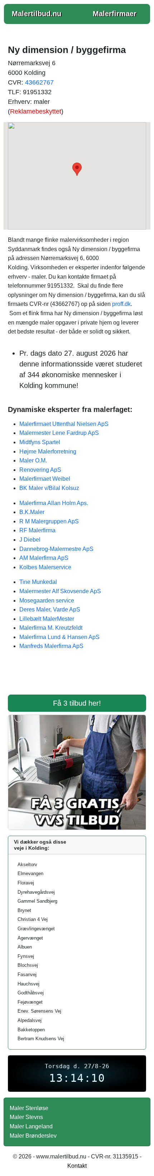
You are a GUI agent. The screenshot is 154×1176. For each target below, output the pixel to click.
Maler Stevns (26, 1117)
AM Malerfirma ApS (43, 558)
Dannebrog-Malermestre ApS (56, 549)
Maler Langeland (31, 1126)
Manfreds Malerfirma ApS (51, 646)
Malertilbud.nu (36, 14)
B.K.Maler (31, 512)
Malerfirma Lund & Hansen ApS (59, 637)
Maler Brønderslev (33, 1136)
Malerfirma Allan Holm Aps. (53, 503)
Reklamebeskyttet (35, 111)
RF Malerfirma (37, 530)
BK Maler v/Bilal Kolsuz (49, 488)
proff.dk (121, 304)
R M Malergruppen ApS (49, 521)
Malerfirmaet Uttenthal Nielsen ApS (64, 424)
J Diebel (29, 540)
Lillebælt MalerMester (46, 619)
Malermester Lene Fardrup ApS (59, 433)
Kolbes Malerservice (45, 567)
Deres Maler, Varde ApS (49, 609)
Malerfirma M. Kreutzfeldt (50, 628)
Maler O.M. (33, 460)
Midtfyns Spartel (39, 442)
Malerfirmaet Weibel (44, 479)
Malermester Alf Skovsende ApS (60, 591)
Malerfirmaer (114, 14)
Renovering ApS (40, 470)
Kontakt (77, 1166)
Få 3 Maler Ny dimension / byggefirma (77, 677)
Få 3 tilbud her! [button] (77, 703)
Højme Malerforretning (47, 451)
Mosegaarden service (46, 600)
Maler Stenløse (29, 1108)
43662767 (39, 82)
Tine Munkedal (38, 582)
